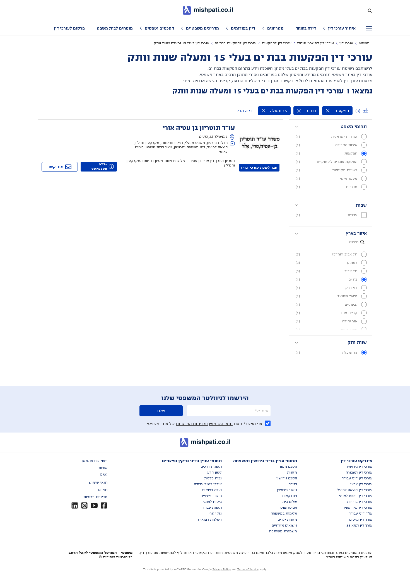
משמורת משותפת (283, 531)
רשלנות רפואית (210, 520)
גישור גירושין (287, 490)
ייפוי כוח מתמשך (94, 461)
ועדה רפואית (212, 490)
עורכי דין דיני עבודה (356, 478)
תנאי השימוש (221, 423)
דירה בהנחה (305, 28)
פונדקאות (289, 496)
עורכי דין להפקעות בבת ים (235, 43)
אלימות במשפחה (284, 513)
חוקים (102, 490)
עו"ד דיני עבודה (360, 513)
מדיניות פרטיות (95, 497)
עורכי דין (346, 43)
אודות (102, 468)
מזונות (292, 472)
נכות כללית (213, 478)
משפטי (364, 43)
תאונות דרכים (211, 467)
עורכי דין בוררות (359, 502)
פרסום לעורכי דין (69, 28)
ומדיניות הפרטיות (192, 423)
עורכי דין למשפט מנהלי (315, 43)
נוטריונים (275, 28)
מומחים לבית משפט (115, 28)
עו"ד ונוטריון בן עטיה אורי (199, 128)
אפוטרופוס (288, 508)
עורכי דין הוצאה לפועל (354, 490)
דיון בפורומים (243, 28)
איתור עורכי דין (342, 28)
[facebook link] (103, 505)
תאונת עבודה (211, 508)
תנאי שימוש (98, 482)
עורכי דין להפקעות (276, 43)
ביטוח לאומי (212, 502)
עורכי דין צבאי (361, 484)
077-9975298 (99, 166)
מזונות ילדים (287, 520)
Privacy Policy (222, 569)
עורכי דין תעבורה (359, 472)
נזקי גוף (215, 513)
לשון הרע (214, 472)
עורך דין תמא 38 (359, 525)
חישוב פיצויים (211, 496)
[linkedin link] (74, 505)
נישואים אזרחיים (284, 525)
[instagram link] (84, 505)
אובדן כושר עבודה (208, 484)
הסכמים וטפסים (159, 28)
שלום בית (289, 502)
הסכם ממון (288, 467)
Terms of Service (248, 569)
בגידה (292, 484)
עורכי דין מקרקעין (358, 508)
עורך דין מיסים (360, 520)
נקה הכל (244, 110)
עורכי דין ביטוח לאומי (355, 496)
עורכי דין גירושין (359, 467)
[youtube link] (94, 505)
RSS (103, 475)
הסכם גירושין (286, 478)
